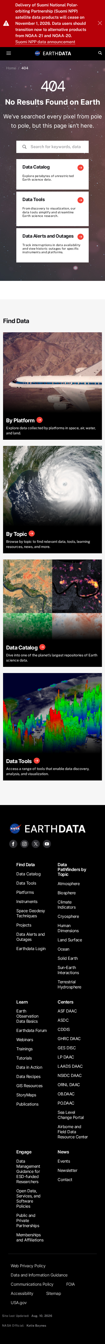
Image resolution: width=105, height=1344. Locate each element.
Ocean (63, 949)
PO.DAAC (66, 1103)
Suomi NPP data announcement (45, 41)
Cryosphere (68, 916)
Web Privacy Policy (28, 1265)
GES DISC (67, 1047)
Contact (65, 1179)
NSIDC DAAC (70, 1075)
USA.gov (19, 1302)
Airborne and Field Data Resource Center (73, 1131)
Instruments (26, 901)
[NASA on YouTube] (47, 843)
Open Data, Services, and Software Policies (28, 1198)
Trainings (24, 1048)
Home (11, 68)
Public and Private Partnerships (27, 1220)
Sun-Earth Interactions (68, 970)
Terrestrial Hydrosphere (69, 984)
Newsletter (67, 1170)
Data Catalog (28, 873)
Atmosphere (69, 883)
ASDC (63, 1020)
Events (64, 1161)
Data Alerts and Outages (30, 937)
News (63, 1151)
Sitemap (53, 1293)
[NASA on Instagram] (24, 843)
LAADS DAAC (70, 1066)
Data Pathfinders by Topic (72, 869)
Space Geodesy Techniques (30, 913)
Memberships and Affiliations (29, 1237)
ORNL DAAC (69, 1084)
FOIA (70, 1284)
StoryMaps (26, 1094)
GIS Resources (29, 1085)
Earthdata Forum (31, 1030)
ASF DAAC (67, 1010)
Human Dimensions (68, 928)
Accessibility (22, 1293)
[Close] (100, 23)
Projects (23, 925)
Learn (22, 1002)
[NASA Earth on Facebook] (13, 843)
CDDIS (64, 1029)
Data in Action (29, 1067)
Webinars (24, 1039)
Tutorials (24, 1058)
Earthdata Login (31, 948)
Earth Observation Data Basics (27, 1016)
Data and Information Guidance (39, 1274)
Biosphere (67, 892)
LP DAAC (66, 1057)
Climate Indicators (66, 904)
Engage (23, 1151)
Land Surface (70, 939)
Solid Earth (68, 958)
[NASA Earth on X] (36, 843)
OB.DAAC (66, 1093)
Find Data (25, 864)
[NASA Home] (37, 53)
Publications (27, 1104)
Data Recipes (28, 1076)
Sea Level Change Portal (71, 1115)
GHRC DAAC (69, 1038)
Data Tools (26, 883)
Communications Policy (32, 1284)
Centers (65, 1002)
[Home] (57, 53)
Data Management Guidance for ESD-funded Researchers (28, 1171)
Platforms (25, 892)
